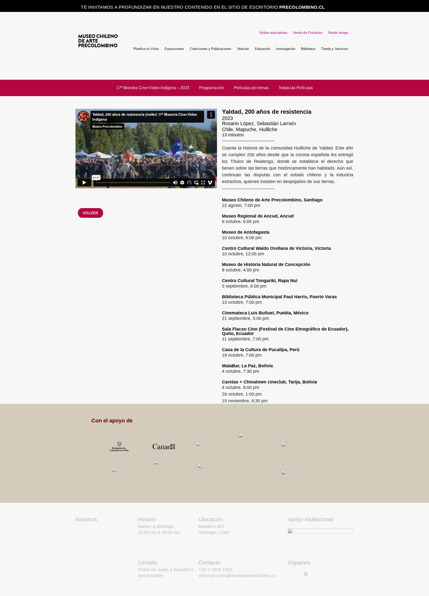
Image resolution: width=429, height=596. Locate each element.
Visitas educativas (273, 33)
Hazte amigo (338, 33)
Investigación (285, 49)
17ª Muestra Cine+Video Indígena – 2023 (152, 88)
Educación (262, 49)
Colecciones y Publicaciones (210, 49)
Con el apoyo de (112, 420)
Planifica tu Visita (146, 49)
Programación (211, 88)
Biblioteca (308, 49)
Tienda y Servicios (334, 49)
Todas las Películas (296, 88)
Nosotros (86, 519)
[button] (229, 420)
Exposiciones (174, 49)
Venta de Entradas (307, 33)
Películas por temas (251, 88)
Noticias (243, 49)
